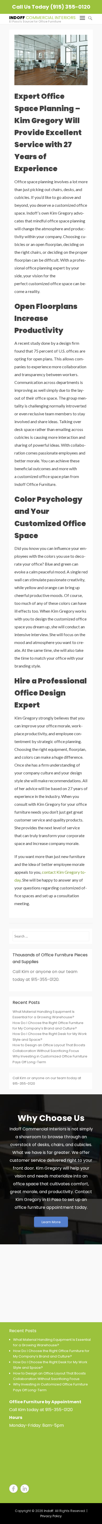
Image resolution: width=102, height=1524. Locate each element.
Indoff (17, 18)
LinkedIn (24, 1488)
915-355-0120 (59, 1410)
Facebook (13, 1488)
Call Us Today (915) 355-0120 (51, 6)
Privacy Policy (51, 1516)
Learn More (51, 1222)
